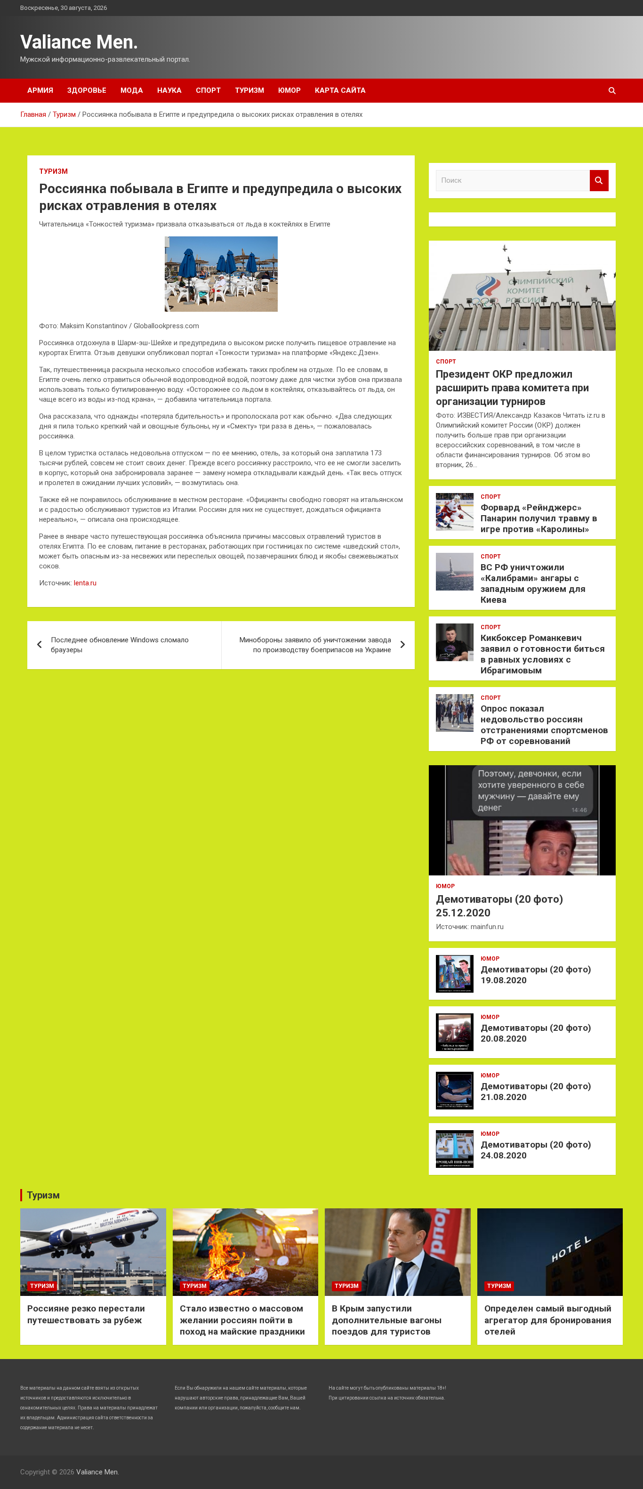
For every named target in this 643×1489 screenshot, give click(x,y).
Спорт (208, 90)
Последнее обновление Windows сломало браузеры (120, 645)
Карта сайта (340, 90)
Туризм (249, 90)
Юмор (289, 90)
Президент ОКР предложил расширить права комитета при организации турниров (512, 387)
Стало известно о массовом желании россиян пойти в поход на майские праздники (242, 1320)
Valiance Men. (79, 42)
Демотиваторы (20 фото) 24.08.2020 (536, 1150)
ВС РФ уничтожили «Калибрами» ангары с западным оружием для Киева (533, 583)
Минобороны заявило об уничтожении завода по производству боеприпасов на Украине (315, 645)
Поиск (599, 180)
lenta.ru (85, 583)
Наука (169, 90)
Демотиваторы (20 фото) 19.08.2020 (536, 975)
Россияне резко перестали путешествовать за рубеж (86, 1314)
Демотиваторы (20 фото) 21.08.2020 (536, 1091)
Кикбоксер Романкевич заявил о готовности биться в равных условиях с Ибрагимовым (543, 653)
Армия (40, 90)
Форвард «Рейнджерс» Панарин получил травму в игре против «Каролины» (539, 518)
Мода (132, 90)
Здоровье (86, 90)
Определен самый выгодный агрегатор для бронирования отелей (547, 1320)
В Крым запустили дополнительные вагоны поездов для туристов (387, 1320)
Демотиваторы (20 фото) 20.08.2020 (536, 1033)
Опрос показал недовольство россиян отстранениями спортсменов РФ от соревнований (544, 724)
